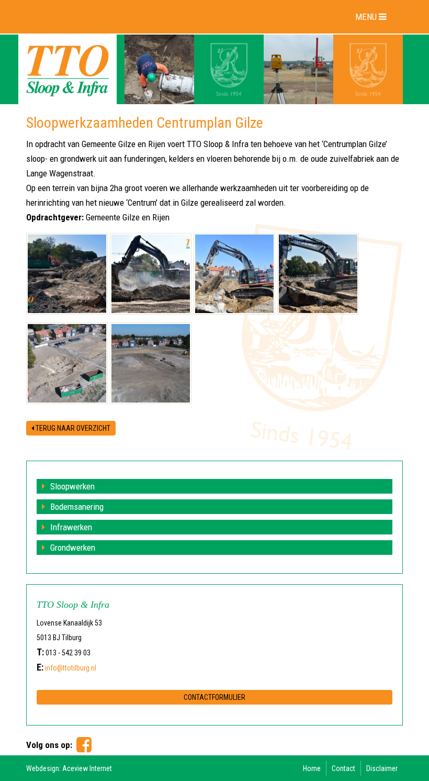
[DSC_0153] (150, 274)
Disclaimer (382, 768)
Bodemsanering (77, 506)
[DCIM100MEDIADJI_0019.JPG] (150, 363)
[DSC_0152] (234, 274)
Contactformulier (214, 697)
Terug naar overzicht (72, 428)
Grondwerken (72, 547)
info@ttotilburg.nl (70, 668)
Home (312, 768)
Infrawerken (71, 527)
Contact (343, 768)
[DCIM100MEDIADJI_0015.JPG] (67, 363)
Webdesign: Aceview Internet (69, 768)
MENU (367, 17)
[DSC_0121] (67, 274)
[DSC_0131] (318, 274)
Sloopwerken (72, 486)
